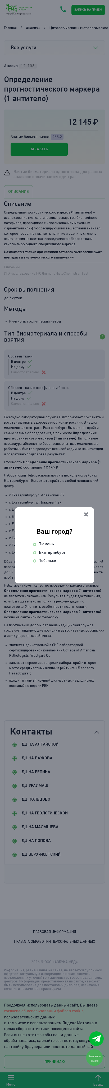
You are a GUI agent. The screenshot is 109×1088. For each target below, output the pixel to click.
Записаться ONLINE (94, 1059)
